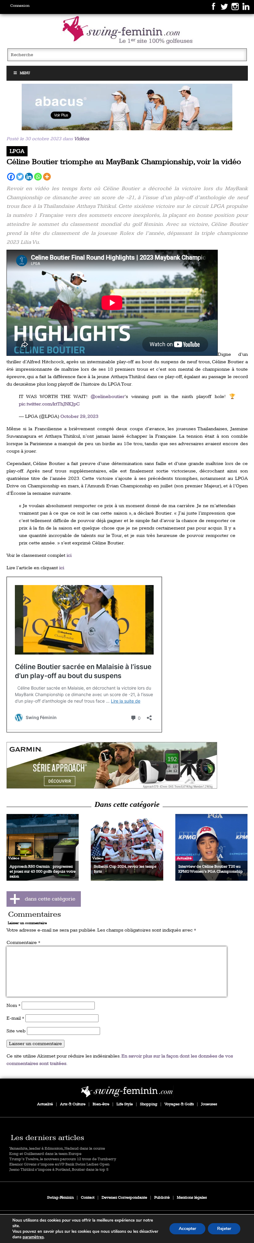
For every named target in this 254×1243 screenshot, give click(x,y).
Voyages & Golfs (179, 1104)
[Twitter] (20, 177)
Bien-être (101, 1104)
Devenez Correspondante (124, 1197)
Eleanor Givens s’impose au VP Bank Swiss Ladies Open (59, 1164)
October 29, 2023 (79, 416)
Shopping (148, 1104)
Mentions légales (192, 1197)
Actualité (45, 1104)
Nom (13, 1005)
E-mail (15, 1018)
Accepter (187, 1229)
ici (69, 555)
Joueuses (209, 1104)
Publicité (162, 1197)
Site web (16, 1031)
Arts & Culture (72, 1104)
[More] (47, 177)
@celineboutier (108, 397)
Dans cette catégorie (127, 804)
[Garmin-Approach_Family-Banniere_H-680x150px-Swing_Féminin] (127, 765)
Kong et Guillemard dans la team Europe (45, 1153)
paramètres (33, 1237)
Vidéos (81, 139)
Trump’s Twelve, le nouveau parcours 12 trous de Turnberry (62, 1159)
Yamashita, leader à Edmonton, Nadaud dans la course (57, 1148)
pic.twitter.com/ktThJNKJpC (49, 404)
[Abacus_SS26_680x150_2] (127, 107)
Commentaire (23, 943)
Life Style (124, 1104)
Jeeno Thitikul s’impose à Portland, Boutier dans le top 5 (58, 1169)
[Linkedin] (29, 177)
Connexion (19, 5)
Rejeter (224, 1229)
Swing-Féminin (60, 1197)
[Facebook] (11, 177)
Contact (87, 1197)
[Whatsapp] (38, 177)
